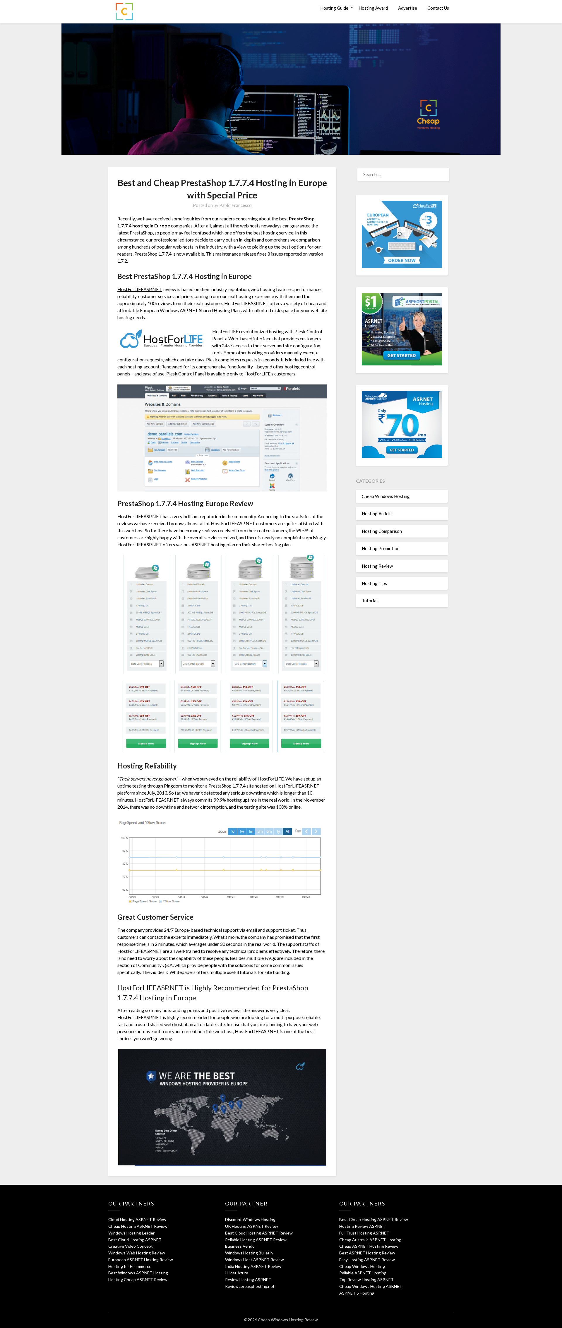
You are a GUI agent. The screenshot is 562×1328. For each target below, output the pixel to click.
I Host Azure (236, 1272)
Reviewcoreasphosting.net (250, 1286)
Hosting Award (373, 8)
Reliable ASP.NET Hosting (362, 1272)
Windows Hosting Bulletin (249, 1252)
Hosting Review (377, 566)
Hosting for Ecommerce (129, 1266)
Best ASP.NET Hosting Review (367, 1252)
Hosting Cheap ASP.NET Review (137, 1279)
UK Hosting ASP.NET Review (251, 1226)
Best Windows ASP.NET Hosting (138, 1272)
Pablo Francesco (235, 205)
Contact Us (438, 8)
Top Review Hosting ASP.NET (366, 1279)
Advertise (407, 8)
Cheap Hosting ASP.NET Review (137, 1226)
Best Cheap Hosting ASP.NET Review (373, 1219)
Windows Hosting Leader (131, 1232)
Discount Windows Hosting (250, 1219)
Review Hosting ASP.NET (248, 1279)
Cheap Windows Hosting (386, 496)
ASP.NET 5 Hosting (356, 1292)
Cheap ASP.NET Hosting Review (368, 1246)
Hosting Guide (334, 8)
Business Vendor (240, 1246)
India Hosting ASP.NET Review (253, 1266)
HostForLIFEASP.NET (139, 289)
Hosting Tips (374, 583)
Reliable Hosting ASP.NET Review (256, 1239)
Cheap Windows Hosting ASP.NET (370, 1286)
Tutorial (370, 600)
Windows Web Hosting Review (136, 1252)
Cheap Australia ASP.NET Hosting (370, 1239)
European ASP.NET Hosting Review (140, 1259)
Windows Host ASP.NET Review (254, 1259)
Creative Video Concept (130, 1246)
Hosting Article (377, 513)
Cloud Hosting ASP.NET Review (137, 1219)
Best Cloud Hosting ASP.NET (135, 1239)
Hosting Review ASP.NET (362, 1226)
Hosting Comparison (382, 531)
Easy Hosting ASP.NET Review (367, 1259)
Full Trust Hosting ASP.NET (364, 1232)
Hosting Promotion (381, 548)
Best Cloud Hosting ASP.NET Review (259, 1232)
